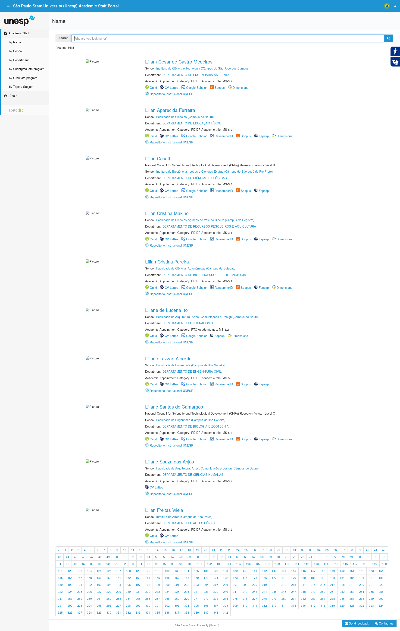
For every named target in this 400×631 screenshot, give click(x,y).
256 (381, 591)
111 (296, 564)
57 (173, 557)
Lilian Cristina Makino (167, 213)
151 (352, 571)
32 (302, 550)
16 (173, 550)
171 (215, 578)
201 (177, 585)
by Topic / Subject (21, 86)
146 (303, 571)
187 (371, 578)
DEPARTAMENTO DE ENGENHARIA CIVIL (192, 371)
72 (294, 557)
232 (147, 591)
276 (245, 598)
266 (147, 598)
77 (335, 557)
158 (89, 578)
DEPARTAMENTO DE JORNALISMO (187, 323)
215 (313, 585)
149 (332, 571)
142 (264, 571)
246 (283, 591)
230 (128, 591)
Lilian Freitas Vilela (164, 510)
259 (79, 598)
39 (359, 550)
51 (124, 557)
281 (293, 598)
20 (205, 550)
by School (15, 51)
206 (225, 585)
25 (246, 550)
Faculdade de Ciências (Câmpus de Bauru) (185, 116)
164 (147, 578)
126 (108, 571)
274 (225, 598)
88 (92, 564)
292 (70, 605)
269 (177, 598)
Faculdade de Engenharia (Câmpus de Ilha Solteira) (190, 365)
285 (332, 598)
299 (138, 605)
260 (89, 598)
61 (205, 557)
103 (219, 564)
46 (83, 557)
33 (310, 550)
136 (206, 571)
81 (367, 557)
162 (128, 578)
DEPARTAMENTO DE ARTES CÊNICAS (190, 523)
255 (371, 591)
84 (59, 564)
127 (118, 571)
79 (351, 557)
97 (164, 564)
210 (264, 585)
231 (138, 591)
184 (342, 578)
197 (138, 585)
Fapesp (264, 136)
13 (148, 550)
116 (345, 564)
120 (384, 564)
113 (316, 564)
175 (254, 578)
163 (138, 578)
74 (310, 557)
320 (342, 605)
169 (196, 578)
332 (128, 612)
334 (147, 612)
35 (327, 550)
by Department (19, 60)
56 (164, 557)
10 (124, 550)
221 (371, 585)
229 (118, 591)
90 (108, 564)
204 (206, 585)
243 (254, 591)
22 (221, 550)
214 (303, 585)
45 (75, 557)
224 (70, 591)
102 (209, 564)
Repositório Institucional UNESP (171, 94)
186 (361, 578)
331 (118, 612)
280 (283, 598)
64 (229, 557)
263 (118, 598)
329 (99, 612)
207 (235, 585)
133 (177, 571)
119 (374, 564)
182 (322, 578)
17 (181, 550)
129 (138, 571)
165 (157, 578)
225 (79, 591)
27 (262, 550)
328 (89, 612)
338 (186, 612)
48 (100, 557)
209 (254, 585)
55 (156, 557)
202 (186, 585)
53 (140, 557)
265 (138, 598)
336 (167, 612)
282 (303, 598)
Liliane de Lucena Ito (166, 310)
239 (215, 591)
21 (213, 550)
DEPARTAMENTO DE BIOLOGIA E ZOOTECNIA (195, 426)
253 (352, 591)
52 (132, 557)
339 (196, 612)
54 (148, 557)
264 (128, 598)
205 (215, 585)
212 (283, 585)
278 (264, 598)
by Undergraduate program (26, 69)
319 (332, 605)
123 (79, 571)
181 (313, 578)
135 (196, 571)
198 (147, 585)
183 (332, 578)
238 (206, 591)
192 (89, 585)
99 (181, 564)
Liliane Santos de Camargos (174, 406)
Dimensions (240, 87)
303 (177, 605)
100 (190, 564)
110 (287, 564)
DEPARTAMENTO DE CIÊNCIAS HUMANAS (192, 474)
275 (235, 598)
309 (235, 605)
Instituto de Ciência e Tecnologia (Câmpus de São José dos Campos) (203, 68)
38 (351, 550)
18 (189, 550)
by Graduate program (23, 78)
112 (306, 564)
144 (283, 571)
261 (99, 598)
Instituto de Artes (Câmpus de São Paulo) (184, 516)
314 (283, 605)
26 (254, 550)
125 (99, 571)
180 (303, 578)
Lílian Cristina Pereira (167, 261)
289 (371, 598)
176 (264, 578)
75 (318, 557)
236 (186, 591)
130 (147, 571)
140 (245, 571)
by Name (15, 42)
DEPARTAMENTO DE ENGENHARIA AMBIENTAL (196, 75)
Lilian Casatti (158, 158)
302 (167, 605)
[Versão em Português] (386, 6)
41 (375, 550)
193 (99, 585)
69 (270, 557)
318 (322, 605)
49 (108, 557)
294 (89, 605)
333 (138, 612)
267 (157, 598)
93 (132, 564)
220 (361, 585)
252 (342, 591)
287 (352, 598)
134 (186, 571)
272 (206, 598)
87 (83, 564)
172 (225, 578)
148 (322, 571)
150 (342, 571)
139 (235, 571)
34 (319, 550)
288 (361, 598)
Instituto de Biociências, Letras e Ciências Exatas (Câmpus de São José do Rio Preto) (214, 171)
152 (361, 571)
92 (124, 564)
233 (157, 591)
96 (156, 564)
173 (235, 578)
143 (274, 571)
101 (199, 564)
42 (383, 550)
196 (128, 585)
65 (237, 557)
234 (167, 591)
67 (254, 557)
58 (181, 557)
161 (118, 578)
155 (60, 578)
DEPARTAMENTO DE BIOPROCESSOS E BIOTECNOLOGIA (204, 275)
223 (60, 591)
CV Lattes (171, 87)
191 (79, 585)
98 (173, 564)
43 (59, 557)
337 (177, 612)
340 (206, 612)
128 (128, 571)
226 (89, 591)
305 (196, 605)
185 (352, 578)
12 (140, 550)
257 (60, 598)
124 (89, 571)
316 (303, 605)
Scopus (220, 87)
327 (79, 612)
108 (267, 564)
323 (371, 605)
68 (262, 557)
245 (274, 591)
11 (132, 550)
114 (326, 564)
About (13, 95)
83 (383, 557)
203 (196, 585)
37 (343, 550)
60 (197, 557)
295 (99, 605)
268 (167, 598)
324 (381, 605)
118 (364, 564)
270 (186, 598)
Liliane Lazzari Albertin (168, 358)
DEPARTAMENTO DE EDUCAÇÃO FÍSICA (191, 123)
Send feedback (358, 623)
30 (286, 550)
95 (148, 564)
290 (381, 598)
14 (157, 550)
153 (371, 571)
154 (381, 571)
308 (225, 605)
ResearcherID (224, 136)
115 (335, 564)
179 (293, 578)
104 (228, 564)
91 (116, 564)
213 (293, 585)
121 (60, 571)
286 (342, 598)
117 (355, 564)
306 (206, 605)
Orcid (153, 87)
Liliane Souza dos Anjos (169, 461)
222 (381, 585)
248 (303, 591)
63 (221, 557)
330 (108, 612)
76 (326, 557)
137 (215, 571)
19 (197, 550)
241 (235, 591)
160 (108, 578)
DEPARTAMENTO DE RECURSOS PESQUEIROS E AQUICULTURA (209, 226)
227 (99, 591)
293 (79, 605)
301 (157, 605)
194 (108, 585)
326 (70, 612)
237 (196, 591)
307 (215, 605)
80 (359, 557)
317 (313, 605)
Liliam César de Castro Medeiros (178, 61)
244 (264, 591)
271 (196, 598)
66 (245, 557)
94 (140, 564)
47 (92, 557)
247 (293, 591)
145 (293, 571)
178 (283, 578)
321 (352, 605)
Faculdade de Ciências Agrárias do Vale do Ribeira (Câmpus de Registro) (205, 220)
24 (238, 550)
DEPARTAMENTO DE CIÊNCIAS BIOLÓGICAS (194, 178)
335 (157, 612)
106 (248, 564)
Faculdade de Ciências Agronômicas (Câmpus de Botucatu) (196, 268)
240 (225, 591)
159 (99, 578)
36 (335, 550)
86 (75, 564)
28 (270, 550)
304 (186, 605)
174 (245, 578)
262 (108, 598)
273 (215, 598)
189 (60, 585)
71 (286, 557)
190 (70, 585)
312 (264, 605)
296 (108, 605)
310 (245, 605)
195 (118, 585)
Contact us (386, 623)
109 (277, 564)
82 (375, 557)
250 (322, 591)
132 (167, 571)
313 (274, 605)
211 (274, 585)
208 (245, 585)
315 (293, 605)
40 (367, 550)
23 (229, 550)
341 (215, 612)
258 (70, 598)
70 (278, 557)
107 (258, 564)
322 (361, 605)
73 (302, 557)
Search (64, 37)
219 (352, 585)
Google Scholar (196, 87)
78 (343, 557)
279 (274, 598)
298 (128, 605)
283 (313, 598)
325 (60, 612)
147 (313, 571)
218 (342, 585)
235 (177, 591)
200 (167, 585)
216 (322, 585)
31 (294, 550)
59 (189, 557)
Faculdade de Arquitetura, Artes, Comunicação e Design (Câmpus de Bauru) (207, 316)
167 (177, 578)
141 (254, 571)
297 (118, 605)
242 (245, 591)
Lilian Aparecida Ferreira (170, 110)
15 (165, 550)
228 (108, 591)
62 (213, 557)
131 (157, 571)
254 (361, 591)
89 (100, 564)
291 (60, 605)
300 (147, 605)
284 (322, 598)
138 (225, 571)
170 (206, 578)
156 (70, 578)
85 (67, 564)
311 (254, 605)
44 (67, 557)
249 (313, 591)
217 (332, 585)
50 (116, 557)
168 (186, 578)
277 (254, 598)
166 (167, 578)
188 (381, 578)
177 (274, 578)
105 (238, 564)
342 (225, 612)
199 (157, 585)
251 (332, 591)
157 (79, 578)
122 (70, 571)
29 (278, 550)
